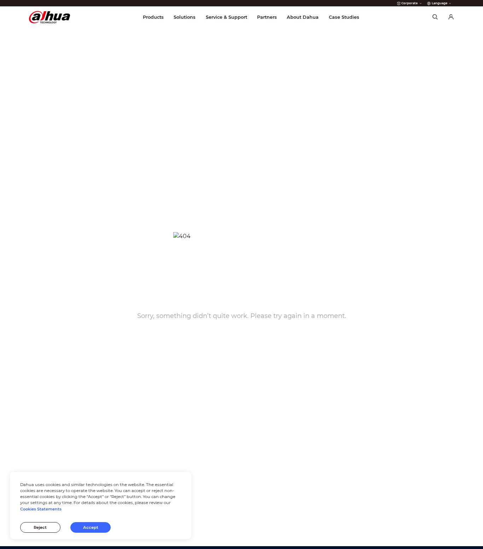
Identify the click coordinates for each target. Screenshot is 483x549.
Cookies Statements (41, 509)
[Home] (49, 17)
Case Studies (344, 17)
